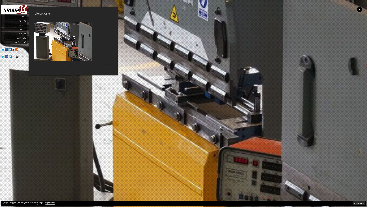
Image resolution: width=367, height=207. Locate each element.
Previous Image (41, 64)
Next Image (106, 64)
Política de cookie (50, 204)
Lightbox (73, 64)
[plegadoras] (63, 60)
